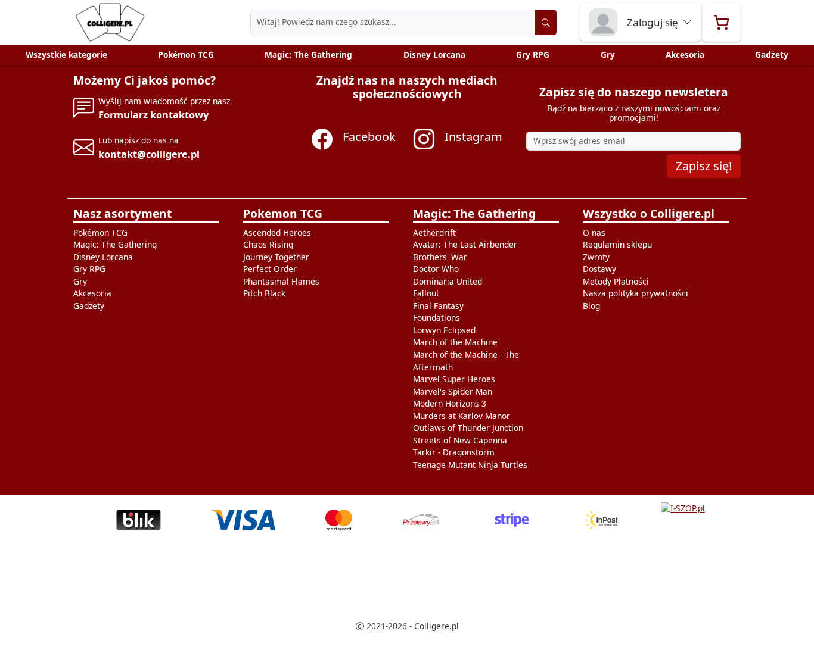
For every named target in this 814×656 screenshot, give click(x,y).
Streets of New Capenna (460, 440)
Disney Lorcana (434, 54)
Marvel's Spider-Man (452, 391)
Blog (591, 305)
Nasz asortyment (122, 213)
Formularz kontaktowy (153, 114)
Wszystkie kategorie (66, 54)
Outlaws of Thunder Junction (468, 427)
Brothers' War (440, 257)
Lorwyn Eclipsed (444, 330)
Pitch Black (264, 293)
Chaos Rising (268, 244)
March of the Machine (455, 342)
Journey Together (276, 257)
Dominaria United (447, 281)
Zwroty (596, 257)
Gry (608, 54)
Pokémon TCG (186, 54)
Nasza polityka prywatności (635, 293)
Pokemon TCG (282, 213)
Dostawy (599, 268)
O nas (594, 232)
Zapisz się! (704, 166)
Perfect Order (270, 268)
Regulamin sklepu (617, 244)
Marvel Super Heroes (454, 379)
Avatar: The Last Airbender (465, 244)
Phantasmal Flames (281, 281)
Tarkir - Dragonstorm (454, 452)
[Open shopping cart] (721, 22)
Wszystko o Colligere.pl (648, 213)
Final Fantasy (438, 305)
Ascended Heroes (277, 232)
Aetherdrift (434, 232)
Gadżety (771, 54)
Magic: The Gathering (308, 54)
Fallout (426, 293)
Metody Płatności (616, 281)
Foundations (436, 317)
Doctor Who (436, 268)
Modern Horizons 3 (449, 403)
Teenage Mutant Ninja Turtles (470, 464)
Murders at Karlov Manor (461, 415)
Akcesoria (685, 54)
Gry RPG (532, 54)
